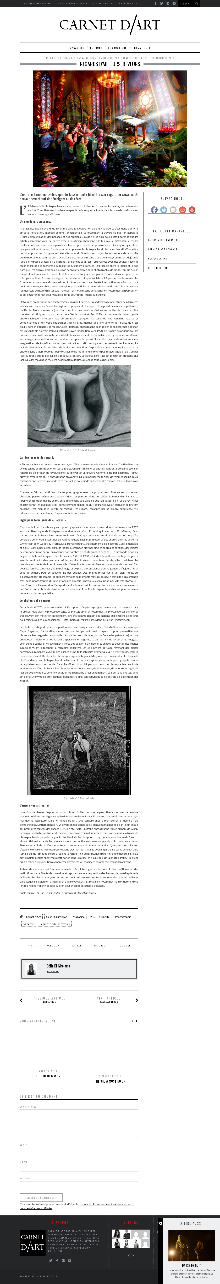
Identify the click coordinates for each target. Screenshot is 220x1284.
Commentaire (28, 1106)
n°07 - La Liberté (101, 58)
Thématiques (142, 47)
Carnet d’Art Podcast (162, 249)
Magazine (83, 58)
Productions (117, 47)
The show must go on (110, 1081)
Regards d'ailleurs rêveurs (55, 923)
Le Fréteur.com (158, 267)
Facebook (52, 945)
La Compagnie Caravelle (163, 239)
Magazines (77, 47)
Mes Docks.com (158, 258)
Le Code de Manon (48, 1076)
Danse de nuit (191, 1265)
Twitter (76, 945)
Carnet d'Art (33, 916)
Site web (25, 1178)
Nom (23, 1145)
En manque (49, 999)
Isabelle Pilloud (108, 999)
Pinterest (100, 945)
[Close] (160, 1223)
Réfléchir (141, 58)
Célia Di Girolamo (61, 58)
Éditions (96, 47)
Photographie (123, 58)
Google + (126, 945)
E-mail (25, 1161)
